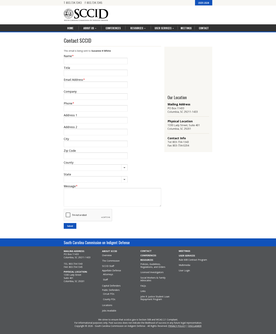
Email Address (74, 80)
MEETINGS (184, 251)
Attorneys (108, 274)
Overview (107, 255)
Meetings (186, 28)
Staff (105, 279)
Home (70, 28)
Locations (107, 305)
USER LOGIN (203, 2)
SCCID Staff (108, 266)
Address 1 (70, 115)
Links (143, 291)
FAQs (143, 285)
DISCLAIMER (194, 325)
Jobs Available (109, 310)
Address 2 (70, 127)
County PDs (109, 299)
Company (70, 91)
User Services (163, 28)
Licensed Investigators (152, 272)
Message (70, 186)
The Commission (111, 260)
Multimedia (184, 265)
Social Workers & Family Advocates (152, 279)
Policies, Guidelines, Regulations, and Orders (152, 265)
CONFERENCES (148, 255)
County (68, 162)
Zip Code (70, 151)
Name (69, 56)
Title (67, 68)
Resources (137, 28)
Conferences (113, 28)
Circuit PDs (108, 293)
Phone (69, 103)
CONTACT (146, 251)
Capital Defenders (111, 285)
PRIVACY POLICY (177, 325)
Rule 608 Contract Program (193, 259)
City (66, 139)
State (67, 174)
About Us (89, 28)
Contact (204, 28)
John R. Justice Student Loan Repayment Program (154, 298)
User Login (184, 270)
